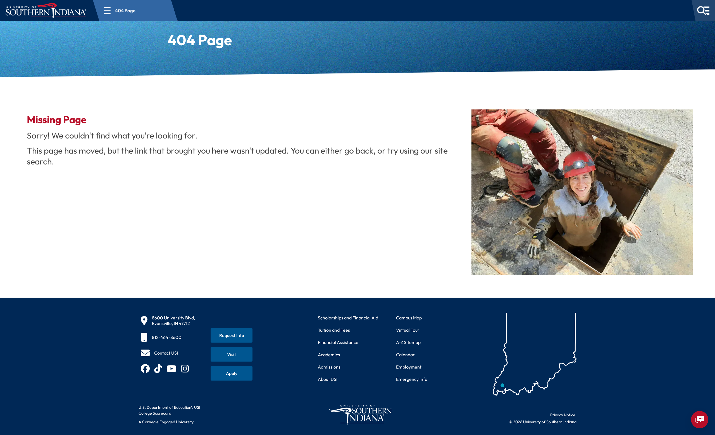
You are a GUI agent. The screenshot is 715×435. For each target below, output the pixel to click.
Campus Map (409, 318)
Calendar (405, 354)
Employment (408, 367)
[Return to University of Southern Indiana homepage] (360, 414)
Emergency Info (411, 379)
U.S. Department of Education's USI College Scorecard (169, 410)
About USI (327, 379)
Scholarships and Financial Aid (348, 318)
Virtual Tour (408, 330)
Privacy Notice (562, 414)
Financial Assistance (338, 342)
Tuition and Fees (334, 330)
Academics (329, 354)
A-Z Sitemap (408, 342)
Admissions (329, 367)
